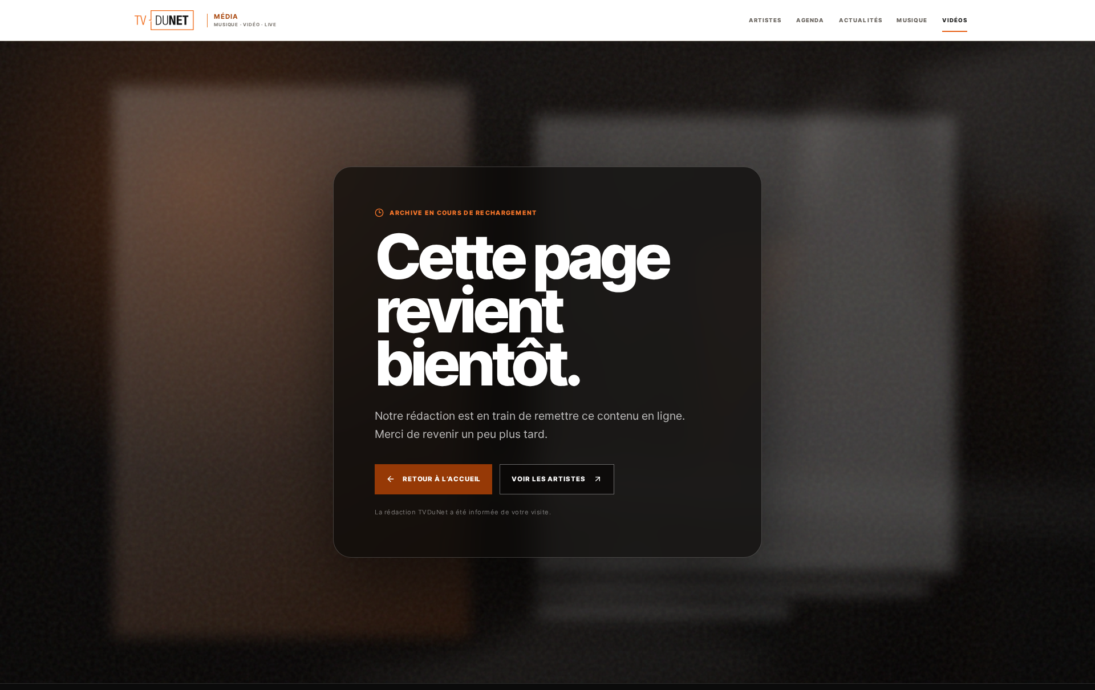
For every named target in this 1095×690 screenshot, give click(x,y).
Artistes (765, 20)
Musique (912, 20)
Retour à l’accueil (442, 479)
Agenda (810, 20)
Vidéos (954, 20)
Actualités (860, 20)
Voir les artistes (549, 479)
